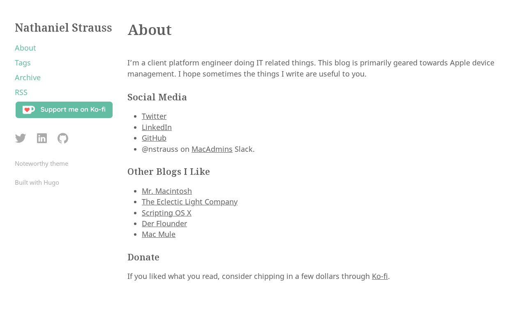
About (25, 48)
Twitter (154, 116)
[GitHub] (63, 138)
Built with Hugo (37, 182)
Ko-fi (380, 276)
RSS (21, 92)
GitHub (154, 138)
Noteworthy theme (41, 163)
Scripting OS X (166, 213)
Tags (23, 62)
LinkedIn (157, 127)
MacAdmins (212, 149)
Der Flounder (164, 223)
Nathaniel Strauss (63, 27)
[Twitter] (21, 138)
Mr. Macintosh (167, 191)
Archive (28, 77)
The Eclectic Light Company (190, 202)
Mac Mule (158, 234)
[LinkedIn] (42, 138)
